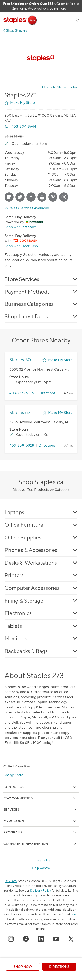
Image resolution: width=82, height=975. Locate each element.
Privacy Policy (41, 860)
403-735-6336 (21, 393)
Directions (46, 393)
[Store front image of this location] (41, 58)
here (74, 914)
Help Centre (41, 867)
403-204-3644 (23, 126)
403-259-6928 (21, 445)
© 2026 (11, 881)
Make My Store (22, 102)
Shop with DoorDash (21, 246)
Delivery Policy (40, 890)
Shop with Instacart (20, 227)
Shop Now (23, 966)
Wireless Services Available (27, 208)
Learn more (58, 8)
